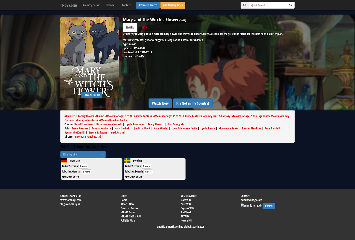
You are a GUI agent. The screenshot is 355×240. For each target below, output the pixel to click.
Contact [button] (126, 5)
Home (124, 200)
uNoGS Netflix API (131, 216)
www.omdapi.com (71, 200)
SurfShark (186, 212)
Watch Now (160, 103)
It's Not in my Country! (192, 103)
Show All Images (92, 94)
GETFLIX (185, 216)
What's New (127, 204)
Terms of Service (129, 208)
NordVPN (186, 200)
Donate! (269, 205)
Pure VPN (186, 204)
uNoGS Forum (128, 212)
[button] (83, 154)
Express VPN (187, 208)
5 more (83, 166)
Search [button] (110, 5)
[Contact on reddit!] (252, 205)
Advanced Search (147, 5)
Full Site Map (128, 220)
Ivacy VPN (186, 220)
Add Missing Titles (173, 5)
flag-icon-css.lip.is (70, 204)
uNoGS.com (68, 5)
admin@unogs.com (251, 200)
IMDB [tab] (144, 27)
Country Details (91, 5)
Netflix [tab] (130, 27)
